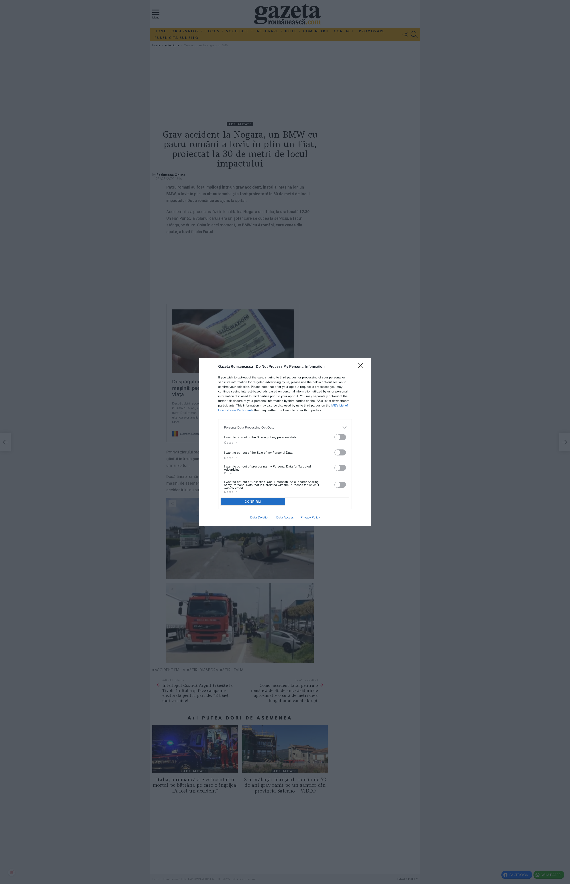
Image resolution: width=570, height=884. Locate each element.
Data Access (285, 517)
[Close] (362, 367)
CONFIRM (253, 501)
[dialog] (285, 442)
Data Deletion (259, 517)
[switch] (340, 437)
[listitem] (285, 427)
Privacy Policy (310, 517)
